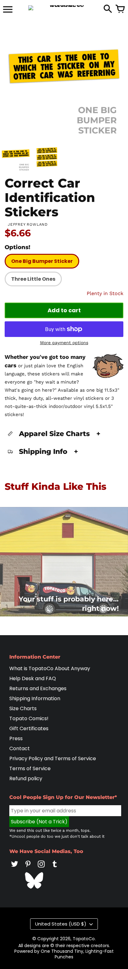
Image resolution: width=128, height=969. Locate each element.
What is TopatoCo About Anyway (49, 668)
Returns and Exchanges (37, 688)
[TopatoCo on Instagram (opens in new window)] (41, 868)
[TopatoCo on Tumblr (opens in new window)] (54, 868)
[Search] (107, 9)
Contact (19, 748)
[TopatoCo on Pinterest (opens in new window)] (28, 868)
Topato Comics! (28, 718)
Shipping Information (34, 698)
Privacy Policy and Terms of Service (52, 758)
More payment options (64, 342)
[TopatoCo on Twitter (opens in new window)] (14, 868)
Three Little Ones (33, 279)
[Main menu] (7, 10)
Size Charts (23, 708)
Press (16, 738)
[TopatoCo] (63, 7)
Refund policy (25, 778)
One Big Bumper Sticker (42, 261)
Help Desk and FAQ (32, 678)
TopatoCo (84, 939)
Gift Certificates (28, 728)
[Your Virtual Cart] (120, 9)
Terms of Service (30, 768)
